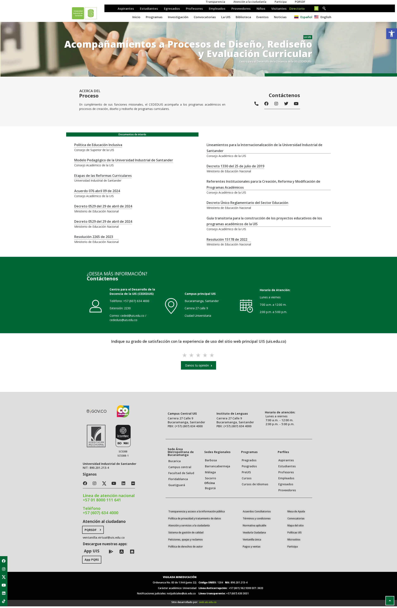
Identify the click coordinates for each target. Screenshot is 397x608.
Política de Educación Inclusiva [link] (98, 145)
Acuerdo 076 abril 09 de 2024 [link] (97, 191)
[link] (391, 33)
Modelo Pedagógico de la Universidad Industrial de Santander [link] (123, 160)
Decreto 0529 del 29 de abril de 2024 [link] (103, 206)
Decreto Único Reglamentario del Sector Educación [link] (247, 202)
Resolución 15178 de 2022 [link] (227, 239)
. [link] (264, 134)
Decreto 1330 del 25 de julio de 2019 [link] (235, 166)
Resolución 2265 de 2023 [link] (93, 236)
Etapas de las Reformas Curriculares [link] (103, 175)
